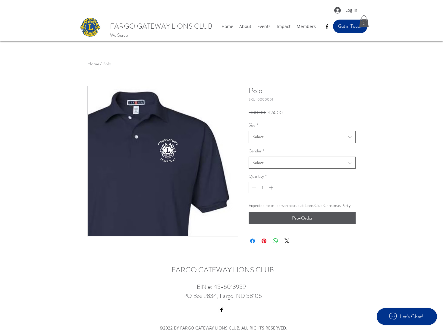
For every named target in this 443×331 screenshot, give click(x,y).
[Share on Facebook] (252, 241)
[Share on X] (287, 241)
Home (93, 63)
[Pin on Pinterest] (264, 241)
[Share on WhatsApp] (275, 241)
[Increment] (271, 187)
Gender (256, 151)
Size (253, 125)
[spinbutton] (262, 187)
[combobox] (302, 137)
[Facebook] (327, 26)
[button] (364, 21)
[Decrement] (253, 187)
